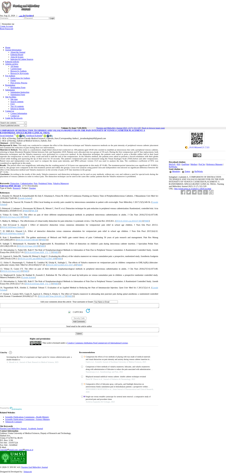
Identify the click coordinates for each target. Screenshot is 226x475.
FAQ (12, 104)
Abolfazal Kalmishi (34, 136)
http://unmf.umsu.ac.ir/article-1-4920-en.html (192, 189)
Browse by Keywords (19, 73)
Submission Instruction (19, 92)
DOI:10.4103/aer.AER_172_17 (38, 252)
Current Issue (15, 69)
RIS (178, 164)
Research (16, 188)
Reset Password (6, 29)
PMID (26, 211)
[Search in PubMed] (23, 136)
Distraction (14, 183)
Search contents (16, 102)
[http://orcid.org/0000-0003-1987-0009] (17, 136)
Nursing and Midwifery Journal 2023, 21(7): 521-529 (118, 128)
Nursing (32, 188)
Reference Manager (214, 164)
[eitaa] (211, 192)
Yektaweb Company (13, 422)
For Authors (10, 76)
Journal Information (13, 50)
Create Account (6, 26)
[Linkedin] (200, 192)
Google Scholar (24, 198)
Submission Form (17, 94)
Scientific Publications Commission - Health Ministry (27, 417)
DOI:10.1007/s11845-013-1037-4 (61, 265)
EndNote (185, 164)
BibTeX (172, 164)
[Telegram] (194, 192)
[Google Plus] (205, 192)
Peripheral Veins (45, 183)
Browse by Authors (18, 71)
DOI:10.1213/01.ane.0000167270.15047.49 (36, 258)
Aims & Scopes (16, 57)
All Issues (14, 66)
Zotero (187, 171)
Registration (10, 85)
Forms (13, 80)
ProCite (202, 164)
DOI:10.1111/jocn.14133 (11, 217)
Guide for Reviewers (13, 118)
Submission (10, 90)
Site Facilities (10, 97)
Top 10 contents (17, 106)
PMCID (33, 211)
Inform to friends (17, 109)
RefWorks (173, 167)
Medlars (194, 164)
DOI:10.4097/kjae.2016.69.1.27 (52, 296)
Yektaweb (28, 472)
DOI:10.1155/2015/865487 (27, 240)
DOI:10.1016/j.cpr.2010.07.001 (129, 221)
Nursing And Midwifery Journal (13, 428)
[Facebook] (183, 192)
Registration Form (17, 87)
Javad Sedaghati (6, 136)
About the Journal (17, 52)
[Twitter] (188, 192)
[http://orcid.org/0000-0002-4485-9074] (45, 136)
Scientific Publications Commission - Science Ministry (27, 419)
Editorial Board (16, 54)
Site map (14, 99)
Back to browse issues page (153, 128)
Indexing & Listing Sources (21, 59)
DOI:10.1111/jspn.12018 (27, 246)
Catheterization (26, 183)
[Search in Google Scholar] (20, 136)
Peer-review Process (18, 83)
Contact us (9, 111)
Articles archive (11, 64)
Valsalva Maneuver (61, 183)
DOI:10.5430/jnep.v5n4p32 (12, 227)
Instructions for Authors (20, 78)
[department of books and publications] (20, 43)
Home (7, 47)
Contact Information (18, 113)
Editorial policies (12, 62)
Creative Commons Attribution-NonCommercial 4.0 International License (97, 343)
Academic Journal (35, 428)
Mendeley (176, 171)
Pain (35, 183)
